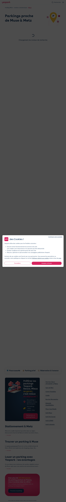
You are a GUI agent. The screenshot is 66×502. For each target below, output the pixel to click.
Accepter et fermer (47, 263)
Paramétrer (17, 263)
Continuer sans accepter (55, 236)
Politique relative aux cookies (40, 258)
